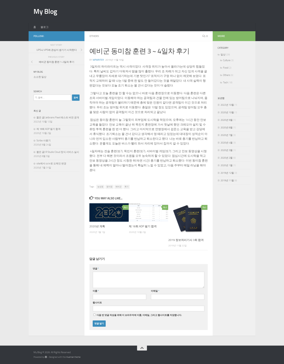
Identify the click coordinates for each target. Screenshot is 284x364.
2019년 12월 (227, 172)
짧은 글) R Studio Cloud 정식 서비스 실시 (57, 152)
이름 (96, 291)
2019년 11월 (227, 180)
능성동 (100, 187)
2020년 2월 (227, 157)
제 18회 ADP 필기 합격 (143, 226)
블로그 (44, 27)
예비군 (118, 187)
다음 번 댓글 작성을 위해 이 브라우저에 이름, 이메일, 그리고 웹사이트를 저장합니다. (139, 315)
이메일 (155, 291)
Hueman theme (73, 357)
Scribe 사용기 (43, 140)
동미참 (109, 187)
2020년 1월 (227, 165)
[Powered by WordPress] (46, 357)
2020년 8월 (227, 127)
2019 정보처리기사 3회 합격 (186, 240)
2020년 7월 (227, 135)
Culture (226, 60)
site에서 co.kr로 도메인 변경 (51, 163)
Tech (225, 82)
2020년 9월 (227, 119)
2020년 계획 (97, 226)
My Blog (45, 11)
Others (94, 36)
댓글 (96, 268)
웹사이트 (97, 302)
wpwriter (98, 60)
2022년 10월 (227, 104)
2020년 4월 (227, 142)
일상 (223, 54)
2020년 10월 (227, 112)
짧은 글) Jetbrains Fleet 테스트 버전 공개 (57, 117)
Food (225, 67)
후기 (127, 187)
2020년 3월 (227, 150)
